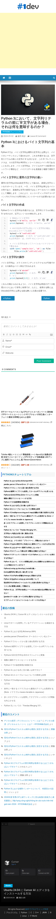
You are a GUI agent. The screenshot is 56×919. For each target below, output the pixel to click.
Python (24, 912)
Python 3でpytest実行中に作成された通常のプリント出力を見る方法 (29, 544)
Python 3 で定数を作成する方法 (10, 298)
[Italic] (7, 334)
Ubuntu (33, 886)
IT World (33, 916)
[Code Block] (26, 334)
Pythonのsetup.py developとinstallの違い (20, 568)
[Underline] (10, 334)
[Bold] (3, 334)
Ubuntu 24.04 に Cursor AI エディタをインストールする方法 (28, 616)
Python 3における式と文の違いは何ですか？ (20, 505)
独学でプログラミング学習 (36, 909)
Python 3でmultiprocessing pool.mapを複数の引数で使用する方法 (29, 512)
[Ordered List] (16, 334)
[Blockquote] (23, 334)
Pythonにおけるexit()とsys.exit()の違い (19, 537)
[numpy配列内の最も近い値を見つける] (18, 572)
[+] (36, 334)
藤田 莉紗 (22, 136)
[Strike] (13, 334)
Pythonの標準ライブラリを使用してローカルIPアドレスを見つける (28, 491)
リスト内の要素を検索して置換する (17, 586)
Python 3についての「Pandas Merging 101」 (21, 530)
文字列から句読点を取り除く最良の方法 (18, 533)
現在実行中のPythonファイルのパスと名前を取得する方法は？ (27, 583)
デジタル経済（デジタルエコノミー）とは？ (23, 721)
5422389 (15, 465)
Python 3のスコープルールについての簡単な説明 (22, 509)
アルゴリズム (12, 912)
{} (33, 334)
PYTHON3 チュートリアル (12, 132)
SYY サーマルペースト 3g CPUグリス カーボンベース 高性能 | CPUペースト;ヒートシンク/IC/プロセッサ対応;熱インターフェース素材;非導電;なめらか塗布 (27, 414)
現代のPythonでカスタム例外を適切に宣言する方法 (26, 729)
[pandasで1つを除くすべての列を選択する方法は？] (23, 597)
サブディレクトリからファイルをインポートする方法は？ (25, 600)
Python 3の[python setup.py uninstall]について (21, 579)
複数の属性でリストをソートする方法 (18, 498)
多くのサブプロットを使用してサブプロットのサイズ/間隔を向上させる (29, 699)
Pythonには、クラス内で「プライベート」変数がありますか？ (27, 541)
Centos (23, 886)
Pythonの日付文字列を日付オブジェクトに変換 (21, 495)
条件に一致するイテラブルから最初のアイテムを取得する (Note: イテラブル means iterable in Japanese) (29, 690)
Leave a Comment (38, 136)
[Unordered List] (20, 334)
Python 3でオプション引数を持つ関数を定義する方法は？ (25, 551)
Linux (24, 916)
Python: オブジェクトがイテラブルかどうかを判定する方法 (49, 298)
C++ (37, 912)
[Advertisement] (28, 40)
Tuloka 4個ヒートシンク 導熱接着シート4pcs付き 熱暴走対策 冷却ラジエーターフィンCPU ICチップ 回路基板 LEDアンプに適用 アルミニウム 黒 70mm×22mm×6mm (26, 457)
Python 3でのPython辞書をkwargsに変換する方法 (22, 576)
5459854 (15, 422)
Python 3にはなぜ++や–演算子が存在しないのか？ (22, 548)
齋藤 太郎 (37, 898)
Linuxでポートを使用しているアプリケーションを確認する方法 (29, 625)
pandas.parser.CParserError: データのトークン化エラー (25, 484)
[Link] (29, 334)
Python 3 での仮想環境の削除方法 (16, 502)
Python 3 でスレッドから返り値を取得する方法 (21, 488)
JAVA (44, 912)
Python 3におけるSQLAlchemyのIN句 (18, 481)
